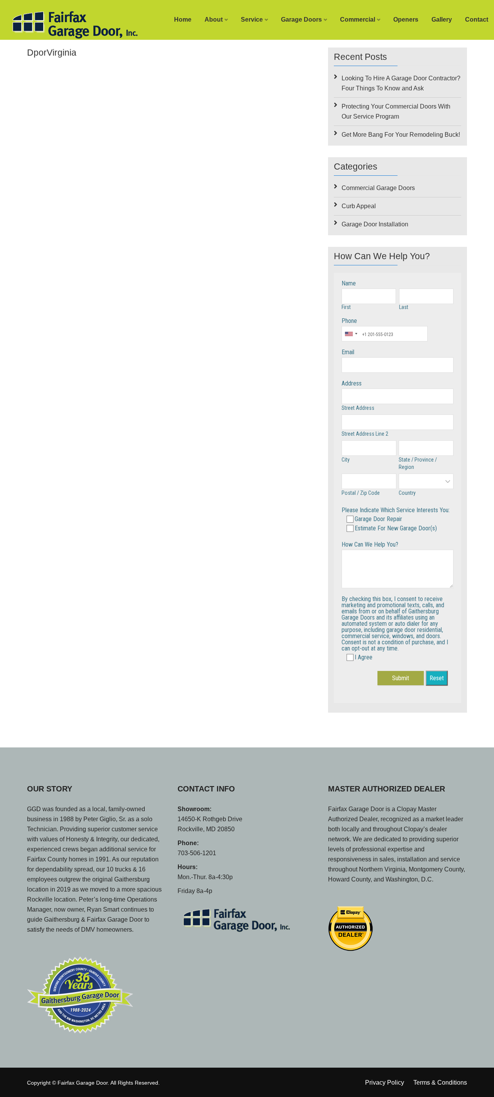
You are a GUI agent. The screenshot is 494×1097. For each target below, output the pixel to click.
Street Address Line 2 (365, 434)
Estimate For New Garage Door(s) (396, 528)
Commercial (357, 19)
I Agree (363, 657)
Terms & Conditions (440, 1082)
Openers (405, 19)
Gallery (441, 19)
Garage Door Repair (378, 519)
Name (349, 283)
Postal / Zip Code (361, 493)
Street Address (358, 408)
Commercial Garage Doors (378, 188)
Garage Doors (301, 19)
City (346, 460)
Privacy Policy (384, 1082)
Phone (349, 320)
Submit (400, 678)
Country (407, 493)
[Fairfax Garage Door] (62, 23)
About (214, 19)
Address (352, 383)
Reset (437, 678)
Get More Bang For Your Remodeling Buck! (401, 134)
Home (182, 19)
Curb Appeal (359, 206)
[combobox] (351, 333)
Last (403, 307)
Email (348, 352)
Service (252, 19)
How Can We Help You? (370, 544)
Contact (476, 19)
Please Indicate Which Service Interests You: (396, 510)
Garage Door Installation (375, 224)
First (346, 307)
